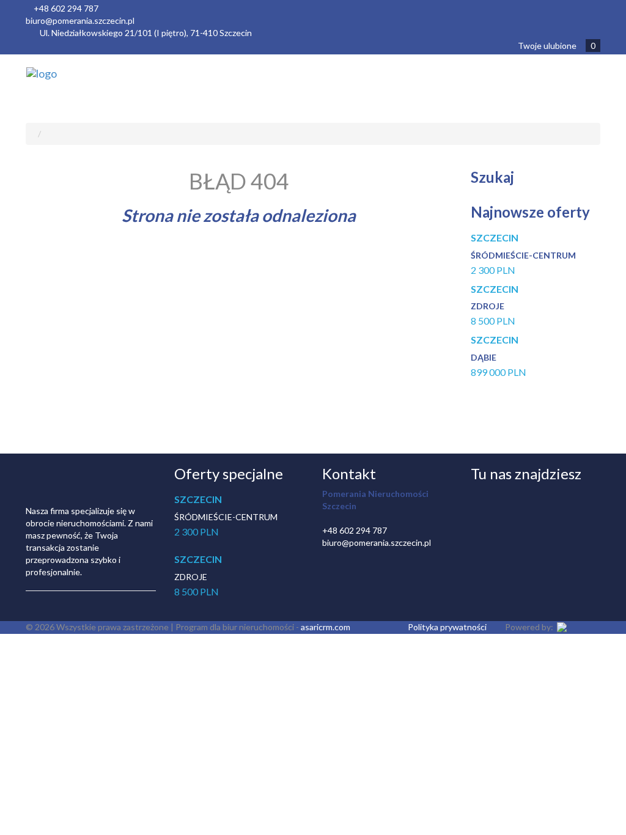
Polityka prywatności (447, 627)
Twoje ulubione (556, 45)
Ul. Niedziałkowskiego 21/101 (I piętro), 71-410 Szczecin (146, 33)
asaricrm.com (325, 627)
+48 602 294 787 (66, 8)
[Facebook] (482, 500)
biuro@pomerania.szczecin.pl (80, 20)
